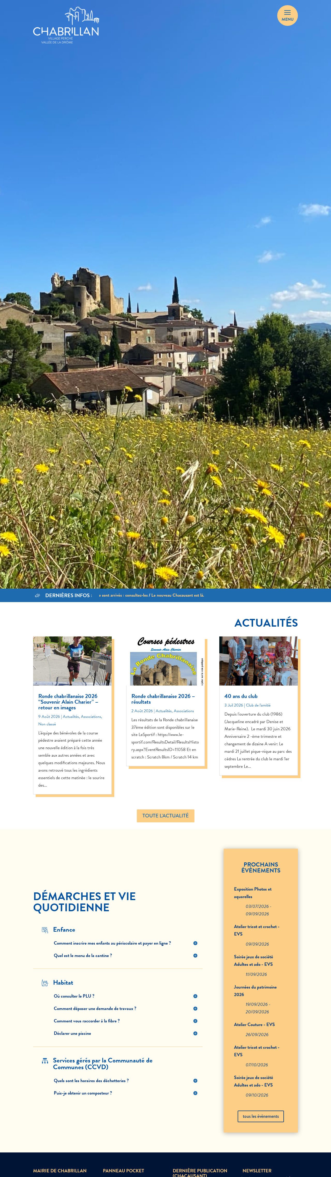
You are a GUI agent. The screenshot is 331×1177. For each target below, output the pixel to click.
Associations (91, 716)
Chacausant (192, 15)
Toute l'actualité (165, 815)
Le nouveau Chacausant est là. (159, 595)
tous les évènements (261, 1116)
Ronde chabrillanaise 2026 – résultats (163, 699)
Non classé (47, 724)
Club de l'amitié (258, 705)
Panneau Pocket (151, 15)
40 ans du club (241, 696)
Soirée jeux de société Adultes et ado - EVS (253, 960)
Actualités (71, 716)
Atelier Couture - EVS (254, 1024)
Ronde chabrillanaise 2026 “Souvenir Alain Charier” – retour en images (68, 702)
